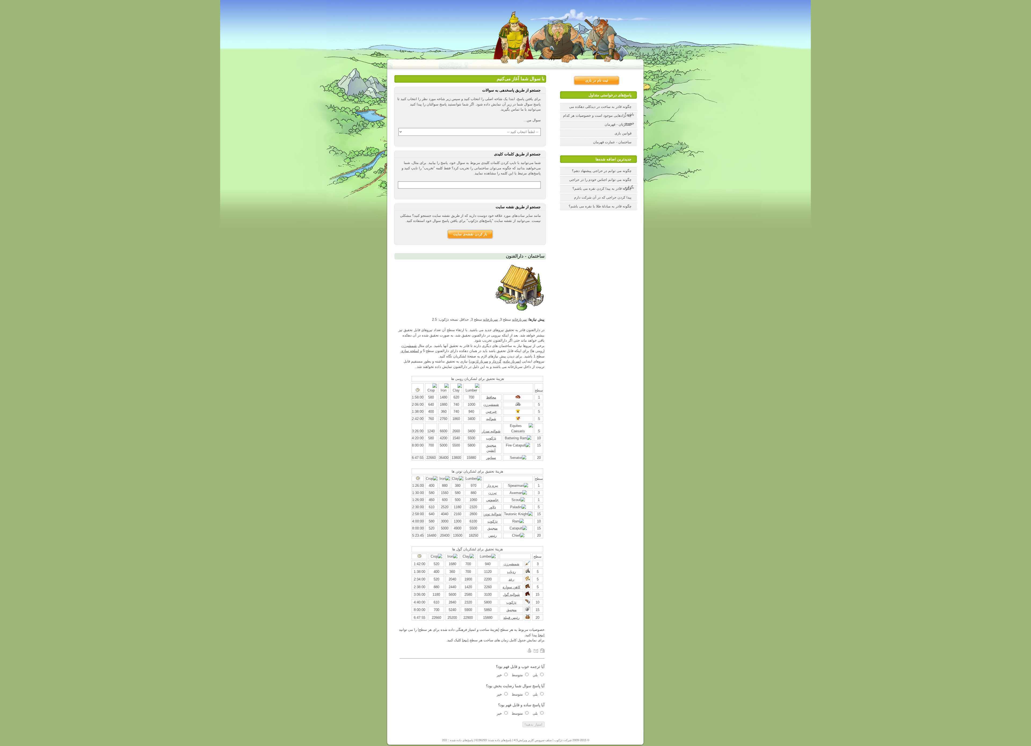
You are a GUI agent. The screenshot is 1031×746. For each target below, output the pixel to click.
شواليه (491, 419)
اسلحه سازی (410, 351)
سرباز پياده (511, 361)
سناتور (491, 458)
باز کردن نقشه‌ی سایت (470, 234)
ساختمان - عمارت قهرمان (612, 142)
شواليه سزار (491, 431)
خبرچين (491, 411)
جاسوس (492, 500)
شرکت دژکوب (563, 740)
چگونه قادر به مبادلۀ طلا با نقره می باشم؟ (600, 206)
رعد (511, 579)
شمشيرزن (409, 346)
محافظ (491, 397)
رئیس (492, 535)
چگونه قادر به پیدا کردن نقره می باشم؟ (601, 188)
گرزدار (496, 361)
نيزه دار (492, 486)
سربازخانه (519, 319)
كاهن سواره (511, 587)
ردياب (511, 572)
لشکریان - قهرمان (618, 124)
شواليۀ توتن (492, 514)
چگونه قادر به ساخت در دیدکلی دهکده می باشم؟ (601, 110)
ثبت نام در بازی (596, 80)
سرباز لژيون (479, 361)
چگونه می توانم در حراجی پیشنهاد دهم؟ (601, 171)
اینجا (541, 635)
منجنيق (492, 528)
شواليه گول (511, 595)
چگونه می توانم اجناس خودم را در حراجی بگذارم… (601, 183)
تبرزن (492, 493)
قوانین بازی (623, 133)
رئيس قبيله (511, 618)
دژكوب (491, 438)
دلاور (492, 507)
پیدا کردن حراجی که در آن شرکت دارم (602, 197)
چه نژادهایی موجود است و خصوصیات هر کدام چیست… (598, 119)
